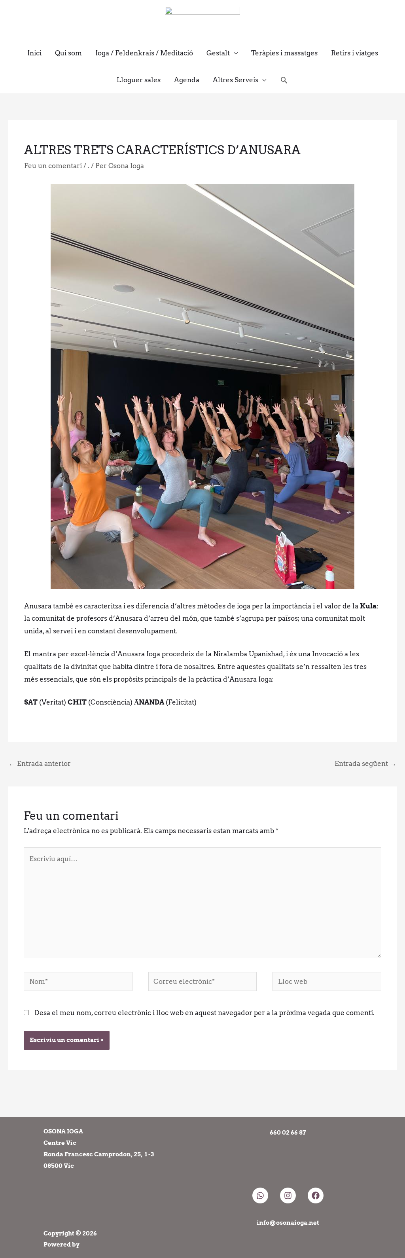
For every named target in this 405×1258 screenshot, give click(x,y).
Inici (34, 53)
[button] (284, 80)
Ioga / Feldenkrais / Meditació (144, 53)
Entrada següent (365, 763)
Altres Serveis (235, 80)
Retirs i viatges (354, 53)
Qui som (68, 53)
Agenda (186, 80)
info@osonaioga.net (288, 1222)
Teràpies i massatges (284, 53)
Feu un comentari (53, 166)
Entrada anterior (40, 763)
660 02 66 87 (288, 1132)
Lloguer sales (139, 80)
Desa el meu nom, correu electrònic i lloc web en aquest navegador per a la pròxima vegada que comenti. (204, 1013)
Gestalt (218, 53)
